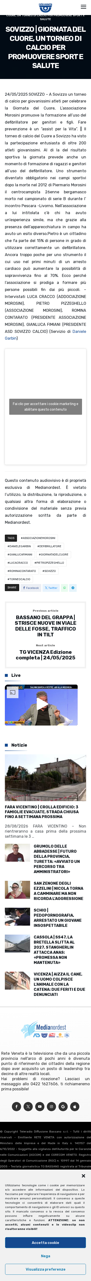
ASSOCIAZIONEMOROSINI (39, 538)
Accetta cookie (45, 1243)
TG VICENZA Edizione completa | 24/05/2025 (45, 652)
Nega (45, 1256)
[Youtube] (39, 1106)
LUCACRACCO (18, 562)
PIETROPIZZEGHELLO (50, 562)
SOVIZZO (50, 571)
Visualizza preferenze (46, 1269)
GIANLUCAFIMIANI (20, 554)
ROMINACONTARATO (22, 571)
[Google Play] (63, 1106)
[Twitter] (28, 1106)
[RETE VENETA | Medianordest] (45, 3)
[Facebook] (16, 1106)
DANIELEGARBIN (20, 546)
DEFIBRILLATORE (50, 546)
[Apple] (74, 1106)
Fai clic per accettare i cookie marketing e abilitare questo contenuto (45, 407)
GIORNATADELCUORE (54, 554)
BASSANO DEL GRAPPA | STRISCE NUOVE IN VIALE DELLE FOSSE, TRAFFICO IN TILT (45, 623)
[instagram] (51, 1106)
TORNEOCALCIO (19, 579)
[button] (83, 1175)
